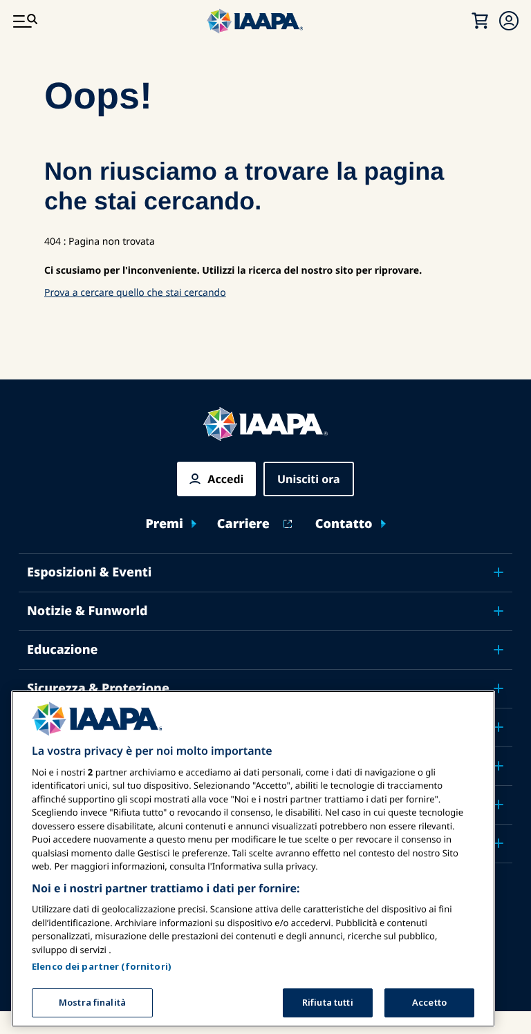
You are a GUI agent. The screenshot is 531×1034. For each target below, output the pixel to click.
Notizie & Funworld (87, 611)
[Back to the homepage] (265, 424)
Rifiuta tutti (327, 1002)
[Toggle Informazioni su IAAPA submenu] (498, 804)
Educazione (62, 649)
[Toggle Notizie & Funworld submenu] (498, 611)
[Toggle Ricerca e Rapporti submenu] (498, 765)
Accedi (225, 479)
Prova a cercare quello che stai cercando (135, 292)
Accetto (429, 1002)
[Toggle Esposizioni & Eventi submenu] (498, 572)
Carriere (243, 524)
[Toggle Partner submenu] (498, 843)
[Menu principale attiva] (24, 20)
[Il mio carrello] (480, 20)
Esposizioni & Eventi (89, 572)
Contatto (344, 524)
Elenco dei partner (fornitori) (101, 966)
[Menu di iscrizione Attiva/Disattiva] (509, 20)
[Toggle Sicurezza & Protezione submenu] (498, 688)
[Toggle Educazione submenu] (498, 649)
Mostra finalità (92, 1002)
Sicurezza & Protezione (98, 688)
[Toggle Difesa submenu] (498, 727)
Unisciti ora (308, 479)
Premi (164, 524)
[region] (253, 858)
